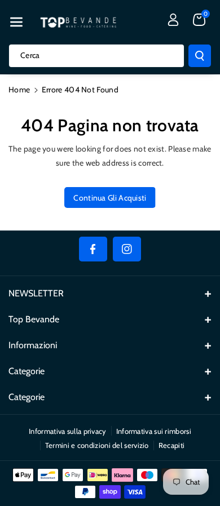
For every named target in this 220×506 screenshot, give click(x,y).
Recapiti (171, 445)
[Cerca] (199, 56)
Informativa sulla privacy (68, 431)
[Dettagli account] (173, 19)
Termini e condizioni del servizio (97, 445)
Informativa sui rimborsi (153, 431)
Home (19, 90)
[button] (16, 22)
